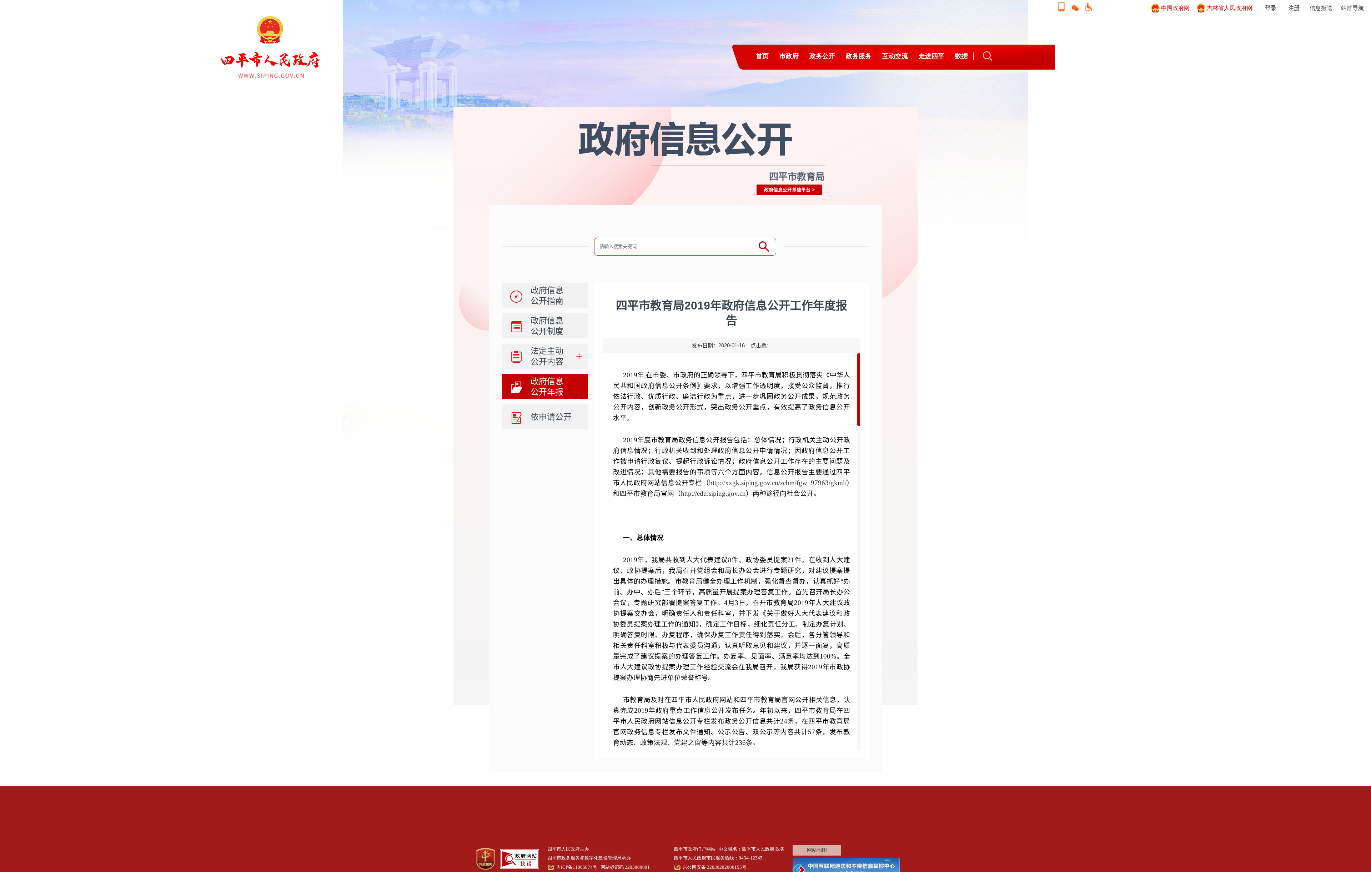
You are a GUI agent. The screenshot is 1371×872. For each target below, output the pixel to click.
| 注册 (1290, 8)
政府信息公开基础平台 (787, 189)
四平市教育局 (797, 176)
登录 (1270, 8)
